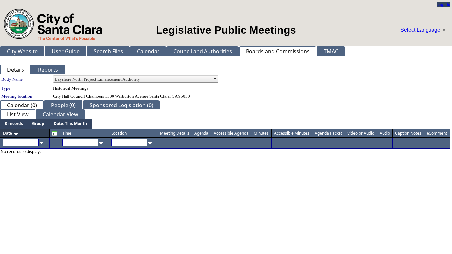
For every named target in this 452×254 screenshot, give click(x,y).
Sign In (443, 4)
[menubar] (46, 124)
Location (119, 133)
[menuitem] (13, 123)
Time (66, 133)
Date (7, 133)
